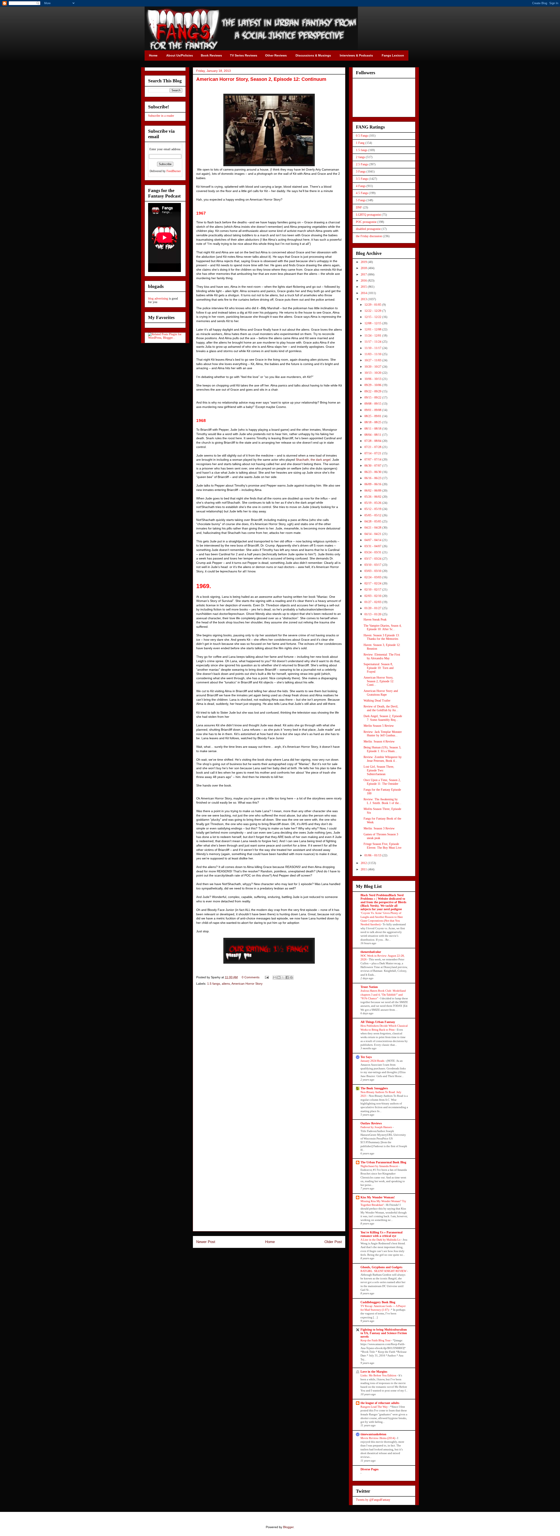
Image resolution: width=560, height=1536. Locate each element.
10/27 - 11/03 (373, 360)
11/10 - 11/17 (373, 348)
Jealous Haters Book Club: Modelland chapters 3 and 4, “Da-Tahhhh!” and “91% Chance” (383, 994)
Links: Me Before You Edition (378, 1375)
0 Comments (250, 977)
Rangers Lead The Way (374, 1406)
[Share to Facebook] (287, 977)
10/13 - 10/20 (373, 372)
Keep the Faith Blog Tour (375, 1340)
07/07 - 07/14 (373, 459)
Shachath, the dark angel (313, 459)
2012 (364, 863)
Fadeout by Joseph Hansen (376, 1127)
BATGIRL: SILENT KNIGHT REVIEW (383, 1271)
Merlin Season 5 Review (379, 725)
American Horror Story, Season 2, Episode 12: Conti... (379, 681)
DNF (359, 207)
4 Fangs (361, 186)
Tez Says (366, 1057)
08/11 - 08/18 (373, 428)
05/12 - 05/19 (373, 509)
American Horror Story (246, 983)
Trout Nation (369, 987)
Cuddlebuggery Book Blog (377, 1302)
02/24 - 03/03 (373, 577)
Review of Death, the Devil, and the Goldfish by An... (381, 708)
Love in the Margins (373, 1371)
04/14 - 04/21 (373, 534)
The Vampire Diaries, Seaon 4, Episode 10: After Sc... (383, 627)
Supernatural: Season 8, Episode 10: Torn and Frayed (379, 668)
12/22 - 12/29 (373, 310)
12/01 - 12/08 (373, 329)
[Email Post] (266, 977)
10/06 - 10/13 (373, 379)
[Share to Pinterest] (291, 977)
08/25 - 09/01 (373, 416)
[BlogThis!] (279, 977)
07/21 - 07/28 (373, 447)
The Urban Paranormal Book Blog (383, 1162)
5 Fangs (361, 200)
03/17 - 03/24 (373, 558)
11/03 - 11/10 (373, 354)
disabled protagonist (368, 229)
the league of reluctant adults (379, 1403)
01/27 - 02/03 (373, 602)
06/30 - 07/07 (373, 465)
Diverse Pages (369, 1469)
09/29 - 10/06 (373, 385)
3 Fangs (361, 171)
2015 (364, 286)
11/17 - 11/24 (373, 341)
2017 (364, 274)
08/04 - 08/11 (373, 434)
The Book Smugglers (374, 1088)
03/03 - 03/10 (373, 571)
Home (270, 1242)
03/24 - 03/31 (373, 552)
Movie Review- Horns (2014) (378, 1438)
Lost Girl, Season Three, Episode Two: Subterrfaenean (379, 770)
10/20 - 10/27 (373, 366)
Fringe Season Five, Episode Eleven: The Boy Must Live (382, 845)
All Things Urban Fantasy (377, 1022)
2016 (364, 280)
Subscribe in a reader (161, 115)
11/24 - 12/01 (373, 335)
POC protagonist (366, 222)
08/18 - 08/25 (373, 422)
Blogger (288, 1527)
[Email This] (275, 977)
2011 (364, 869)
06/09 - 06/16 (373, 484)
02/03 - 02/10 (373, 596)
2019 (364, 262)
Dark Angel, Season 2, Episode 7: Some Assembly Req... (383, 717)
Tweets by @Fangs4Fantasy (373, 1499)
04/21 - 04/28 (373, 527)
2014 (364, 293)
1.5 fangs (213, 983)
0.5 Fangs (362, 135)
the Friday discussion (369, 236)
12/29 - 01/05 (373, 304)
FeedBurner (173, 171)
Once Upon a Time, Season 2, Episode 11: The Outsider (382, 781)
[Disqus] (269, 1051)
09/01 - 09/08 (373, 410)
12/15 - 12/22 (373, 317)
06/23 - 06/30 (373, 472)
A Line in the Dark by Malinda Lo (380, 1239)
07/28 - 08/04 (373, 441)
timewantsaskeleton (373, 1434)
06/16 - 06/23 (373, 478)
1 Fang (360, 143)
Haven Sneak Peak (375, 619)
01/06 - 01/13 (373, 855)
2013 (364, 299)
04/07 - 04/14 (373, 540)
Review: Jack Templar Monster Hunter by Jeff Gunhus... (383, 733)
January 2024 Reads (372, 1060)
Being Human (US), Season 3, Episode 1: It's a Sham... (382, 749)
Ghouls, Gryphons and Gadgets (381, 1267)
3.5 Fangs (362, 178)
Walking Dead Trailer (377, 700)
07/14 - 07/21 (373, 453)
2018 (364, 268)
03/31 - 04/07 (373, 546)
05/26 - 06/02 (373, 496)
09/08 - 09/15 (373, 403)
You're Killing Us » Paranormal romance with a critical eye (381, 1234)
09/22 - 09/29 (373, 391)
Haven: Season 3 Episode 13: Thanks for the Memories (382, 637)
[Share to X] (283, 977)
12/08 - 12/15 (373, 323)
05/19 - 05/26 (373, 502)
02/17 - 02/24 (373, 583)
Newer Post (205, 1242)
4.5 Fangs (362, 193)
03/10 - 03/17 (373, 564)
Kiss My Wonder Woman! (377, 1197)
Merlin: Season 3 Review (379, 828)
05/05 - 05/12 (373, 515)
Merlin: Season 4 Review (379, 741)
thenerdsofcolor (370, 952)
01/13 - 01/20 (373, 614)
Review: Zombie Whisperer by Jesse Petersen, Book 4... (383, 758)
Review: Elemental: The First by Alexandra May (382, 656)
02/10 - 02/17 (373, 589)
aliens (226, 983)
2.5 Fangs (362, 164)
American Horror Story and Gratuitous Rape (381, 692)
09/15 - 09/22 (373, 397)
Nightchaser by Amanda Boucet (379, 1166)
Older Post (333, 1242)
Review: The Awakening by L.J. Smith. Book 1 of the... (382, 801)
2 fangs (360, 157)
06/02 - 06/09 (373, 490)
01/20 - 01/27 (373, 608)
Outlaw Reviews (371, 1123)
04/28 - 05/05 (373, 521)
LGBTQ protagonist (368, 214)
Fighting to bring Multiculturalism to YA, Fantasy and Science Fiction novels (383, 1333)
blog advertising (158, 298)
